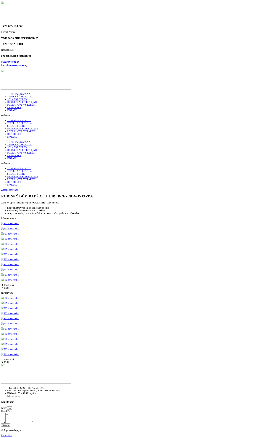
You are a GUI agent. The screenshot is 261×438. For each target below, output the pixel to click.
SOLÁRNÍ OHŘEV (17, 99)
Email (4, 411)
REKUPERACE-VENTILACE (22, 102)
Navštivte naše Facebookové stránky (14, 63)
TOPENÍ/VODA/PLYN (19, 94)
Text (3, 422)
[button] (130, 115)
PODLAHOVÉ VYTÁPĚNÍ (21, 104)
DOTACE (12, 110)
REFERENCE (14, 107)
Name (4, 408)
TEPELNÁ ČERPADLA (19, 96)
